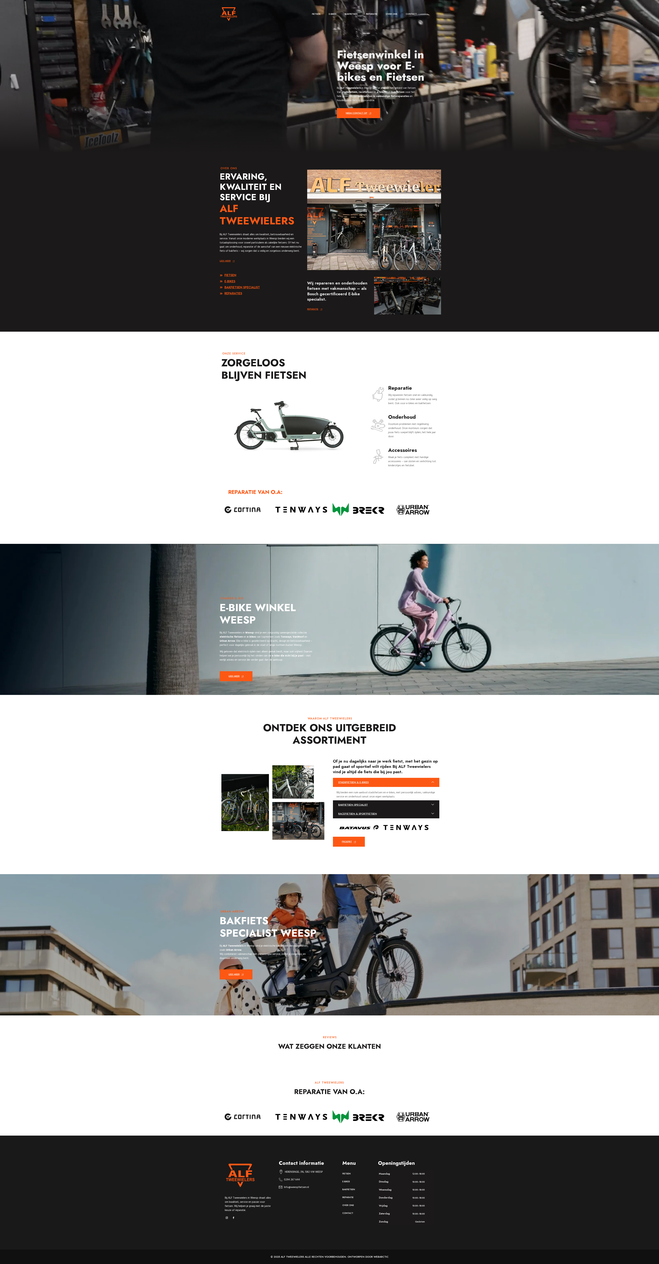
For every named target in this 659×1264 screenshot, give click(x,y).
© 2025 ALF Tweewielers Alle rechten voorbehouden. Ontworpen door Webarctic (330, 1257)
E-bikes (332, 14)
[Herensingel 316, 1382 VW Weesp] (281, 1172)
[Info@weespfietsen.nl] (280, 1187)
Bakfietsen (351, 14)
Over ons (391, 14)
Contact (411, 14)
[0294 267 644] (280, 1179)
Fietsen (316, 14)
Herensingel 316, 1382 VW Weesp (304, 1172)
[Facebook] (234, 1218)
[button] (386, 782)
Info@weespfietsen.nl (296, 1187)
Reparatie (371, 14)
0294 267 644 (292, 1179)
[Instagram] (228, 1218)
